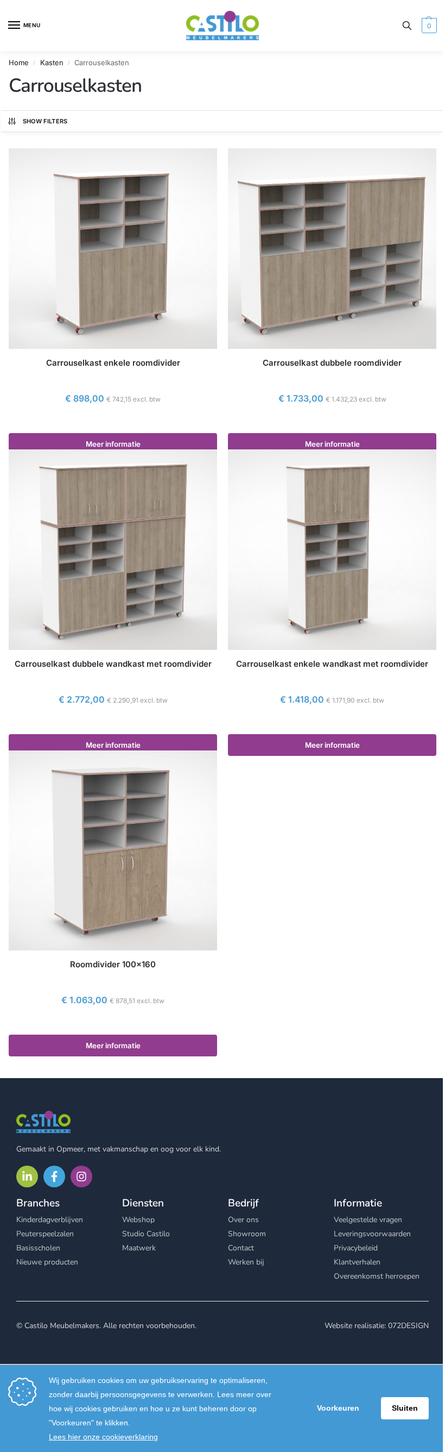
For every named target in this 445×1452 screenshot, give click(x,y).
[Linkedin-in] (27, 1176)
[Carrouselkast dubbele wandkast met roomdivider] (113, 549)
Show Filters (45, 121)
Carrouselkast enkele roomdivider (113, 363)
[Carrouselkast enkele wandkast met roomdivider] (332, 549)
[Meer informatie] (113, 422)
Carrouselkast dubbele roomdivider (332, 363)
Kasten (51, 62)
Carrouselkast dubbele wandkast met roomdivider (113, 664)
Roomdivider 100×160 (113, 964)
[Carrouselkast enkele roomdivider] (113, 248)
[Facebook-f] (54, 1176)
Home (19, 62)
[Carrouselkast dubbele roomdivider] (332, 248)
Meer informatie (113, 444)
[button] (428, 25)
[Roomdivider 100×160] (113, 850)
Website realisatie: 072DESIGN (377, 1325)
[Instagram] (81, 1176)
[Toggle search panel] (407, 26)
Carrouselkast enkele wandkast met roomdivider (332, 664)
